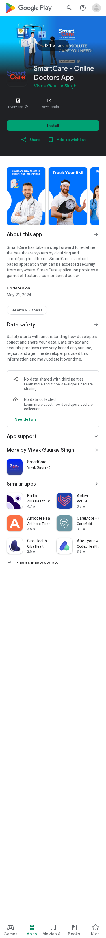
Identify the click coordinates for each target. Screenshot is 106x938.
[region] (53, 103)
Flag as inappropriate (33, 562)
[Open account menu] (96, 8)
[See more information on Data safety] (96, 324)
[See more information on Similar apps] (96, 484)
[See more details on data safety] (26, 419)
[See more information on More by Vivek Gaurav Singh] (96, 450)
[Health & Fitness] (27, 310)
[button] (26, 107)
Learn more (33, 384)
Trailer (52, 45)
